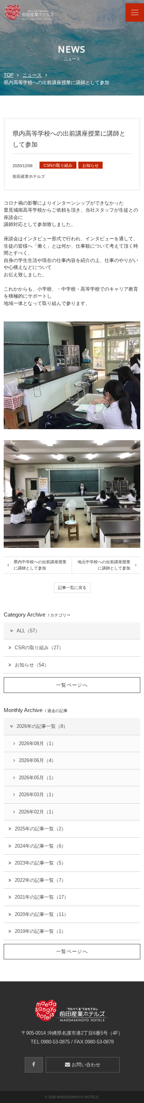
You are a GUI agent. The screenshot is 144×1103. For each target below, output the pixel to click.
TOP (9, 75)
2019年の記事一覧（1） (40, 931)
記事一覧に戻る (72, 587)
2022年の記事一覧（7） (40, 880)
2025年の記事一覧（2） (40, 828)
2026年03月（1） (37, 794)
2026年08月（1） (37, 743)
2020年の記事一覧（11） (42, 914)
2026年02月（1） (37, 812)
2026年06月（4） (37, 760)
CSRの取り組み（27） (39, 647)
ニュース (32, 75)
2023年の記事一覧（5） (40, 863)
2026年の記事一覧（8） (42, 726)
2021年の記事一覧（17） (42, 897)
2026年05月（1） (37, 777)
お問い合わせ (85, 1064)
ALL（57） (28, 630)
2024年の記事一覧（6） (40, 846)
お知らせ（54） (32, 665)
